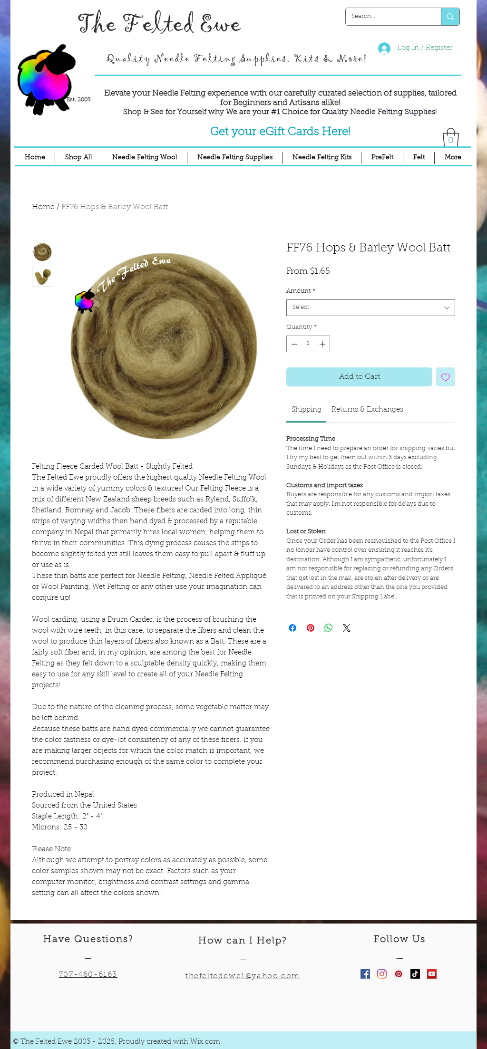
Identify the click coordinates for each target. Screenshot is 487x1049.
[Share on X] (346, 628)
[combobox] (370, 307)
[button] (451, 137)
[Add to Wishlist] (445, 376)
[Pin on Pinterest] (310, 628)
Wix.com (205, 1042)
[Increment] (323, 344)
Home (43, 207)
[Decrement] (293, 344)
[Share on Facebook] (292, 628)
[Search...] (450, 16)
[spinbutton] (308, 344)
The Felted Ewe (159, 24)
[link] (306, 410)
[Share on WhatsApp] (328, 628)
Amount (300, 291)
